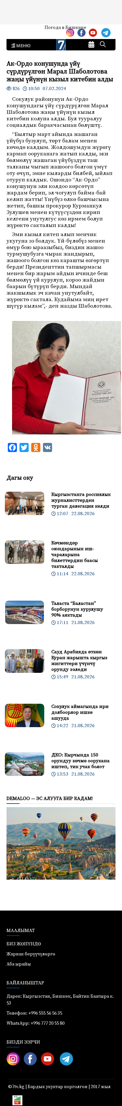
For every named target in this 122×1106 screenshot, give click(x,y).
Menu (22, 45)
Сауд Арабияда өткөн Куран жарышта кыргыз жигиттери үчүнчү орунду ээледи (79, 661)
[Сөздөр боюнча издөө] (103, 45)
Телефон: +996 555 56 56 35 (34, 1013)
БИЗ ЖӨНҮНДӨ (24, 944)
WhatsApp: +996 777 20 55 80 (35, 1023)
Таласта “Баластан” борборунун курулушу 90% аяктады (77, 609)
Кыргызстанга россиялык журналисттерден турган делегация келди (81, 500)
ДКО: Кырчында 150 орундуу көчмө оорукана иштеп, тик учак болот (80, 761)
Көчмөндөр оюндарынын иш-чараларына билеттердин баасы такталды (74, 554)
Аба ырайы (15, 30)
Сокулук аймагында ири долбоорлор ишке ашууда (80, 712)
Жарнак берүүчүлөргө (31, 954)
